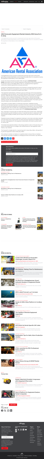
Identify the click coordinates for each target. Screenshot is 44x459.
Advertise (15, 455)
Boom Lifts (17, 323)
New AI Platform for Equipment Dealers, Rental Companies (27, 393)
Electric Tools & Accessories (21, 300)
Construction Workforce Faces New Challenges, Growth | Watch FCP (26, 258)
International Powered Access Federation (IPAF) (28, 364)
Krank (19, 316)
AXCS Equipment (21, 327)
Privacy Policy (10, 162)
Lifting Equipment (19, 359)
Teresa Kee (4, 374)
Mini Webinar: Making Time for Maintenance (11, 173)
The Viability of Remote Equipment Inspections (26, 313)
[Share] (5, 138)
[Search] (39, 2)
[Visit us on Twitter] (5, 410)
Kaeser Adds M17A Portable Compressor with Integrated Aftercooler (27, 380)
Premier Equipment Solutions (24, 395)
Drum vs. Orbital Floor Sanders (6, 219)
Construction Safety (20, 333)
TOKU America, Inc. (22, 284)
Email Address (9, 151)
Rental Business (18, 290)
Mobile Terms (34, 161)
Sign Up (9, 164)
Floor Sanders (4, 217)
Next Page (13, 404)
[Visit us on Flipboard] (16, 431)
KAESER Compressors (22, 382)
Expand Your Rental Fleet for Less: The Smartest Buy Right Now (29, 227)
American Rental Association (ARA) (25, 294)
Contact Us (9, 455)
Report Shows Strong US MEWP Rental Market (27, 361)
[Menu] (42, 2)
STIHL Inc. (20, 305)
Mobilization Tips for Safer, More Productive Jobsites (28, 336)
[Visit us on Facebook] (2, 410)
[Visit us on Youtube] (26, 429)
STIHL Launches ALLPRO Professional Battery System (27, 349)
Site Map (35, 455)
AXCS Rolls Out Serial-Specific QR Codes (27, 325)
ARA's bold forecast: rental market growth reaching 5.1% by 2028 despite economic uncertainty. (28, 296)
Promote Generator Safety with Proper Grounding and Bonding (29, 220)
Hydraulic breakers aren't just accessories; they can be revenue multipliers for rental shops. (28, 286)
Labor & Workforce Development (22, 256)
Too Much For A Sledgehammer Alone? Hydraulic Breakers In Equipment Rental (17, 180)
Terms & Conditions (28, 455)
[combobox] (11, 29)
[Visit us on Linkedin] (11, 410)
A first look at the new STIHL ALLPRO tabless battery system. (28, 307)
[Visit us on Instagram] (8, 410)
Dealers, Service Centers (20, 390)
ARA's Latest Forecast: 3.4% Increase (26, 292)
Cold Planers (4, 224)
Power (24, 217)
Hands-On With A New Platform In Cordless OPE (12, 194)
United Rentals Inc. (22, 338)
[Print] (2, 138)
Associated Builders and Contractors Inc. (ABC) (28, 261)
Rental (2, 372)
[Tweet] (10, 138)
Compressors (18, 377)
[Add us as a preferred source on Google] (13, 138)
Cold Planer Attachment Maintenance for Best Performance (6, 227)
